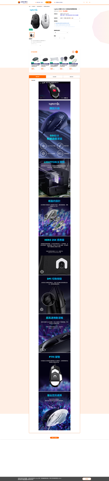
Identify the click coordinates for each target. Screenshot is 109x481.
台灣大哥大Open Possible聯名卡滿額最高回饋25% (65, 26)
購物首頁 (33, 6)
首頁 (29, 6)
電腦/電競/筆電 (39, 6)
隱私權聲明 (25, 479)
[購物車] (86, 2)
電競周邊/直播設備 (46, 6)
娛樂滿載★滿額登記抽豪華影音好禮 (62, 23)
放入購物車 (55, 437)
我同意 (86, 479)
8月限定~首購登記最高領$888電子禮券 (62, 24)
